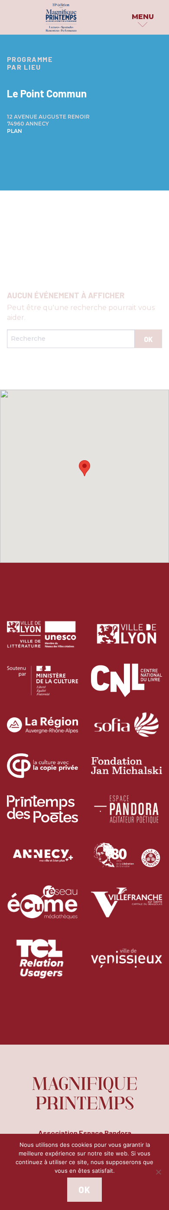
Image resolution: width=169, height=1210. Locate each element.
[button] (84, 468)
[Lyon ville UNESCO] (42, 640)
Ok (84, 1189)
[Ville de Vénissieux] (126, 964)
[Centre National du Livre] (126, 687)
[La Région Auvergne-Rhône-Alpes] (42, 731)
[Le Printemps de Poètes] (42, 815)
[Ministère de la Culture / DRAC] (42, 687)
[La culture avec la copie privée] (42, 772)
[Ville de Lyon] (126, 640)
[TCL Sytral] (42, 964)
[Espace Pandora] (126, 815)
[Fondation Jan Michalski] (126, 772)
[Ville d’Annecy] (42, 862)
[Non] (158, 1172)
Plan (14, 131)
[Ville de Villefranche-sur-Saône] (126, 909)
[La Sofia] (126, 731)
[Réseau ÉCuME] (42, 909)
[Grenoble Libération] (126, 862)
